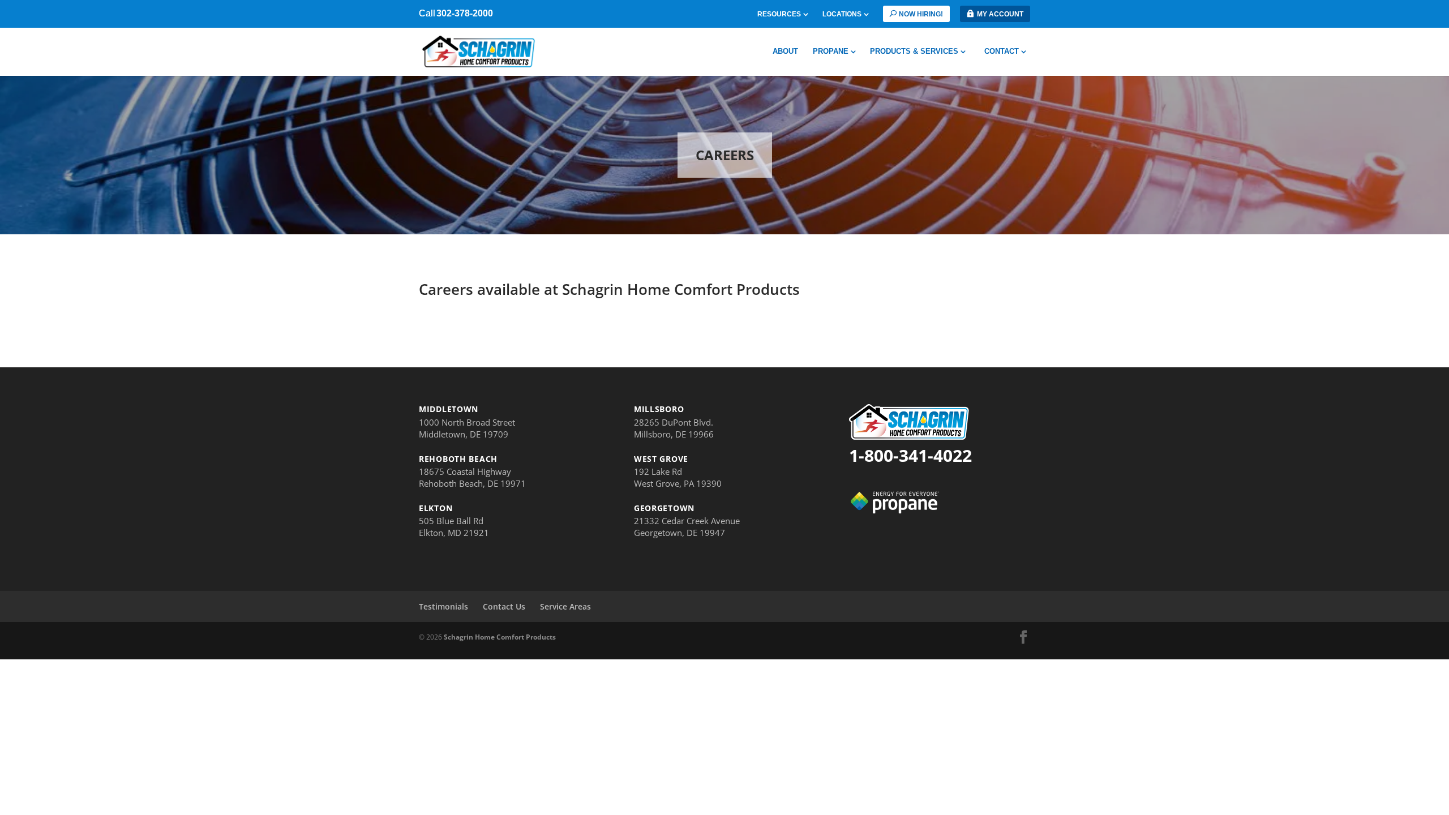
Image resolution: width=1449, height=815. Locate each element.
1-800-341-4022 (910, 455)
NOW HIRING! (921, 14)
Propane (830, 51)
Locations (841, 14)
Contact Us (504, 606)
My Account (1000, 14)
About (785, 51)
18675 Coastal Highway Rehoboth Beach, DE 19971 (472, 477)
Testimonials (443, 606)
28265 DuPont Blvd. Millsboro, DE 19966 (674, 428)
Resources (779, 14)
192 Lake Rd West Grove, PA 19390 (678, 477)
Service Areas (565, 606)
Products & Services (914, 51)
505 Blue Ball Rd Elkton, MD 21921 (454, 526)
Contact (1001, 51)
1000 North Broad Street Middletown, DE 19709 (467, 428)
